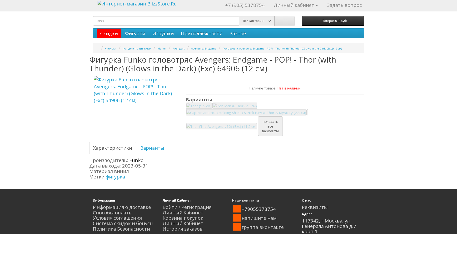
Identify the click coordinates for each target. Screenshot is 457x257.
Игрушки (163, 33)
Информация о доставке (122, 207)
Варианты (152, 147)
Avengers (179, 48)
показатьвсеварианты (270, 126)
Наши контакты (245, 200)
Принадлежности (201, 33)
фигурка (115, 176)
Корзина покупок (183, 217)
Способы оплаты (113, 212)
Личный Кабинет (183, 212)
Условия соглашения (117, 217)
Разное (237, 33)
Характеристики (112, 147)
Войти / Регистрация (187, 207)
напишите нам (259, 218)
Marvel (162, 48)
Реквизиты (315, 207)
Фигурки (135, 33)
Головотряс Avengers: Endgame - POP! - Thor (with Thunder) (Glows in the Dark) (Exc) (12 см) (282, 48)
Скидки (109, 33)
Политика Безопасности (121, 228)
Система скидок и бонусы (123, 223)
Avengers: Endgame (203, 48)
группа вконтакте (263, 227)
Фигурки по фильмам (137, 48)
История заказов (183, 228)
